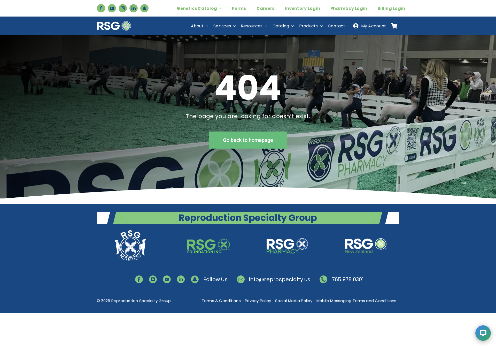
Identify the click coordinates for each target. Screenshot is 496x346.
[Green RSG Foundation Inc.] (208, 231)
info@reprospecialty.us (279, 279)
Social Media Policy (293, 300)
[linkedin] (133, 8)
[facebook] (101, 8)
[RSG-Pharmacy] (287, 231)
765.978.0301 (348, 279)
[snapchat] (144, 8)
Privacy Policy (258, 300)
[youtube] (112, 8)
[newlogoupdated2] (130, 231)
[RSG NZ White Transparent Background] (366, 231)
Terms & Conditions (221, 300)
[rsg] (114, 23)
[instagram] (123, 8)
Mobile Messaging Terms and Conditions (356, 300)
